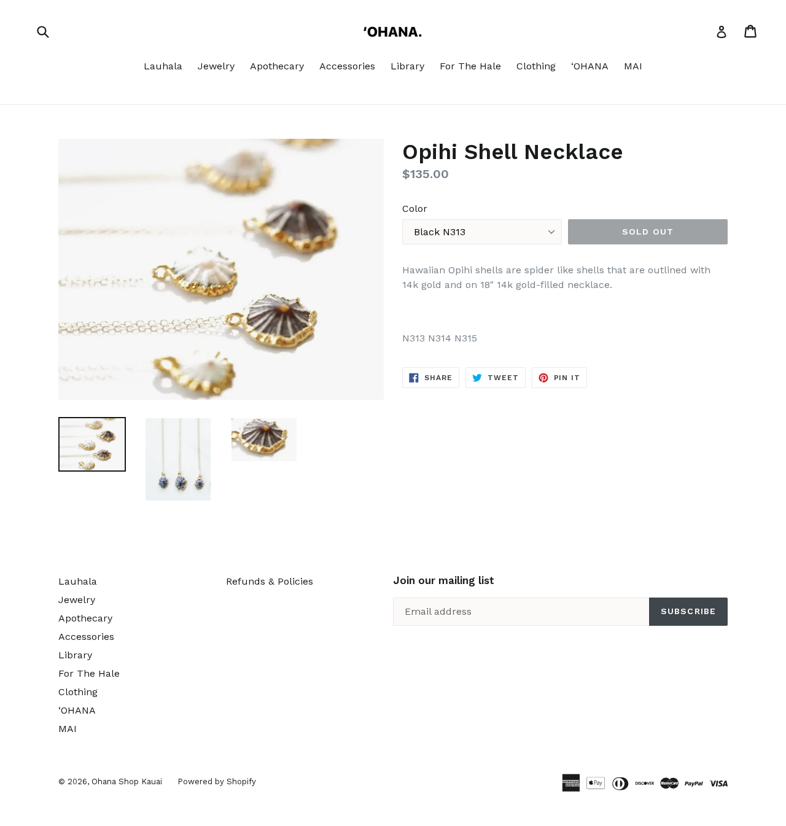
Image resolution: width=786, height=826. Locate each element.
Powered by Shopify (216, 781)
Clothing (536, 66)
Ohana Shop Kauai (126, 781)
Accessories (347, 66)
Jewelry (216, 66)
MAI (633, 66)
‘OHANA (590, 66)
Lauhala (163, 66)
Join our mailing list (443, 580)
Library (407, 66)
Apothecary (277, 66)
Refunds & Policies (269, 581)
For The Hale (470, 66)
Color (414, 208)
